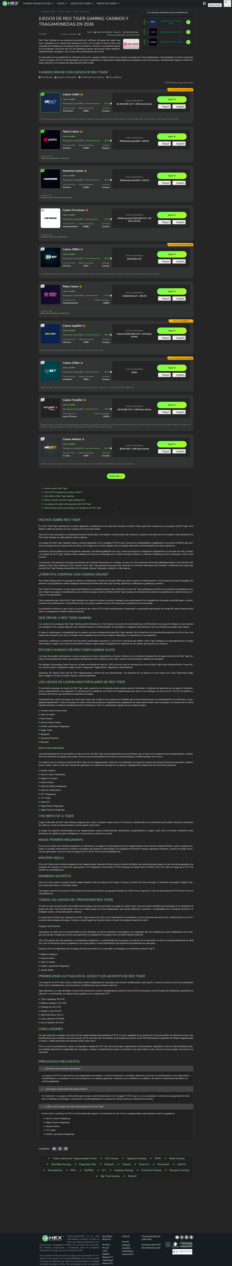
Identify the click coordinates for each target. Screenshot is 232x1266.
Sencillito (126, 1248)
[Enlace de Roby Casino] (50, 303)
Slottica (106, 1244)
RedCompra (127, 1251)
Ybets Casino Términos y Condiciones (55, 158)
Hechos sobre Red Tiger (55, 488)
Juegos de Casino (81, 3)
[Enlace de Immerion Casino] (153, 42)
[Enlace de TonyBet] (50, 417)
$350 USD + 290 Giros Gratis (134, 448)
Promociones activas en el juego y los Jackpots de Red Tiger (72, 507)
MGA (73, 1170)
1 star (48, 34)
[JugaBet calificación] (111, 335)
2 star (51, 34)
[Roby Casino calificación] (111, 295)
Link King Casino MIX (151, 1244)
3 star (54, 34)
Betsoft (132, 1176)
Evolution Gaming (151, 1170)
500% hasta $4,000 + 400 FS (134, 141)
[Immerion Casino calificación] (111, 180)
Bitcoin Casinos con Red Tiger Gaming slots (64, 500)
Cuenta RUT (128, 1254)
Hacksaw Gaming (123, 1170)
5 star (59, 34)
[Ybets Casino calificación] (111, 140)
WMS (158, 1158)
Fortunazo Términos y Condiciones (54, 237)
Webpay (126, 1244)
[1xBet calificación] (111, 103)
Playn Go (144, 1164)
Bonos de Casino (107, 3)
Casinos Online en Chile (37, 3)
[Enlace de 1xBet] (153, 22)
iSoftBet (89, 1170)
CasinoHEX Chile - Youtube (177, 1237)
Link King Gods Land (150, 1247)
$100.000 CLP (134, 259)
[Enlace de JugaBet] (50, 343)
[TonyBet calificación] (111, 409)
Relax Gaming (177, 1158)
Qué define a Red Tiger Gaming (59, 496)
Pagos (61, 3)
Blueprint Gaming (179, 1170)
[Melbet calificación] (111, 448)
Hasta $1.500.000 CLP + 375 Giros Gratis (134, 335)
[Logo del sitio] (11, 3)
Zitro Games (112, 1158)
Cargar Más (114, 476)
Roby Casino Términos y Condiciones (55, 313)
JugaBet (106, 1253)
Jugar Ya (171, 99)
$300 (134, 372)
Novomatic (163, 1164)
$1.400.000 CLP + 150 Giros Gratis (134, 104)
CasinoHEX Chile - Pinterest (186, 1237)
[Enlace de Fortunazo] (50, 227)
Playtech (109, 1164)
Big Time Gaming (110, 1176)
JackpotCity (107, 1263)
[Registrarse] (227, 3)
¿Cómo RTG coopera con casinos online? (63, 492)
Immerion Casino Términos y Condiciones (56, 197)
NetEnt (182, 1164)
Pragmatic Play (87, 1164)
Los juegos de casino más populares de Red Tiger (67, 504)
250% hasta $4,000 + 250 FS (134, 180)
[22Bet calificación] (111, 372)
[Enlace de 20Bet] (50, 266)
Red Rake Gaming (61, 1164)
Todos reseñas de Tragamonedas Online (74, 1158)
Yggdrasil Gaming (136, 1158)
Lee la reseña (69, 99)
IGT (104, 1170)
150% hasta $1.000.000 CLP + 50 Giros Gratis (134, 219)
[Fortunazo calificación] (111, 219)
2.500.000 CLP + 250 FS (134, 296)
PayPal (125, 1241)
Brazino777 (107, 1257)
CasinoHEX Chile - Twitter (182, 1237)
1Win (104, 1250)
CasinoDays (107, 1260)
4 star (56, 34)
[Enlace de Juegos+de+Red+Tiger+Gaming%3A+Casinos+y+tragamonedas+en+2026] (54, 1149)
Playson (126, 1164)
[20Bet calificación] (111, 258)
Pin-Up (105, 1247)
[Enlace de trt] (191, 1237)
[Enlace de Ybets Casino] (153, 32)
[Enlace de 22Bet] (50, 380)
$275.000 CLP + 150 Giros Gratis (134, 409)
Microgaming (55, 1170)
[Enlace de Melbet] (50, 456)
